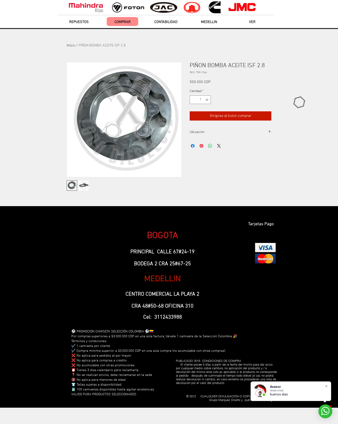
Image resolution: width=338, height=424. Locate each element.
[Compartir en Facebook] (192, 146)
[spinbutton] (200, 100)
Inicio (71, 45)
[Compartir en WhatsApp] (210, 146)
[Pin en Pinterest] (201, 146)
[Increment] (207, 100)
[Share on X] (219, 146)
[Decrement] (193, 100)
